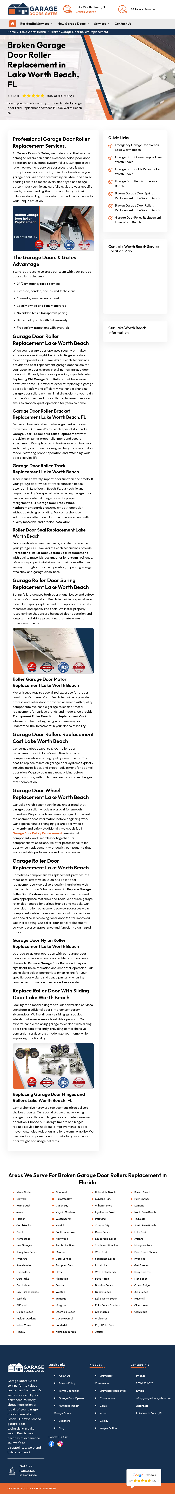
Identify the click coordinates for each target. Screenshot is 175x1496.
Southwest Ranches (106, 1245)
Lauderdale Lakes (105, 1238)
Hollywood (62, 1238)
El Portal (21, 1305)
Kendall (60, 1225)
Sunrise (60, 1285)
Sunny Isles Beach (26, 1252)
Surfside (21, 1298)
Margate (61, 1305)
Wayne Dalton (108, 1428)
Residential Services (34, 24)
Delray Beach (103, 1292)
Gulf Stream (141, 1265)
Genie (103, 1405)
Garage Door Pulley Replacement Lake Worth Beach (138, 220)
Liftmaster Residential (113, 1390)
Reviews (150, 1475)
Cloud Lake (141, 1305)
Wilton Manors (103, 1205)
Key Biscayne (24, 1245)
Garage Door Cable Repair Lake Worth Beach (137, 171)
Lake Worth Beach (33, 32)
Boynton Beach (104, 1285)
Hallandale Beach (105, 1192)
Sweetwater (23, 1265)
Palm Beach (23, 1205)
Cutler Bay (62, 1205)
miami (19, 1212)
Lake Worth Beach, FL (149, 1413)
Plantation (62, 1278)
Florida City (23, 1272)
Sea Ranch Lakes (105, 1258)
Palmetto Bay (64, 1199)
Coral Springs (63, 1258)
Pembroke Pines (65, 1245)
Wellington (101, 1318)
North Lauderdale (66, 1331)
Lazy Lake (101, 1265)
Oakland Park (103, 1199)
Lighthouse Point (105, 1212)
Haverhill (139, 1298)
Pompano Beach (65, 1265)
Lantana (139, 1205)
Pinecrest (61, 1192)
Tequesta (139, 1218)
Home (12, 32)
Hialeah (20, 1218)
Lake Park (140, 1232)
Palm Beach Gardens (107, 1305)
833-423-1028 (144, 1383)
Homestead (23, 1238)
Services (100, 24)
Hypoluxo (139, 1258)
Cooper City (102, 1225)
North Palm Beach (145, 1212)
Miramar (61, 1252)
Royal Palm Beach (105, 1325)
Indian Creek (23, 1325)
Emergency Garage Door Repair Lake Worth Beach (137, 147)
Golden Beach (24, 1311)
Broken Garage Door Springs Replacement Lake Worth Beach (137, 195)
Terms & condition (69, 1390)
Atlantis (138, 1238)
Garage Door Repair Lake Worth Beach (137, 183)
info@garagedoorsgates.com (151, 1398)
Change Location (86, 11)
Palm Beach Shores (145, 1252)
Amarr (104, 1413)
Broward (21, 1199)
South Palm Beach (145, 1225)
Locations (64, 1420)
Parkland (100, 1218)
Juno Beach (141, 1292)
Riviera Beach (142, 1192)
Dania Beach (102, 1232)
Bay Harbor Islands (27, 1292)
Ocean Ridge (142, 1285)
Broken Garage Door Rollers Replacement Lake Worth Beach (137, 207)
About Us (64, 1375)
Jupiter (99, 1331)
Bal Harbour (23, 1285)
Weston (60, 1292)
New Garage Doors (72, 24)
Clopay (104, 1420)
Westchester (63, 1218)
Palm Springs (142, 1199)
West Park (101, 1252)
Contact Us (123, 24)
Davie (59, 1272)
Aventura (21, 1258)
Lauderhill (61, 1325)
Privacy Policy (67, 1383)
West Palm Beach (105, 1272)
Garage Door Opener (71, 1398)
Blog (61, 1428)
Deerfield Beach (65, 1311)
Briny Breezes (142, 1272)
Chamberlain (107, 1398)
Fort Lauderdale (65, 1232)
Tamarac (61, 1298)
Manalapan (140, 1278)
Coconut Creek (64, 1318)
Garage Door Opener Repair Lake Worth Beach (138, 159)
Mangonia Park (143, 1245)
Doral (19, 1232)
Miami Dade (23, 1192)
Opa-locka (22, 1278)
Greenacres (102, 1311)
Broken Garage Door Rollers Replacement (79, 32)
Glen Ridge (140, 1311)
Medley (20, 1331)
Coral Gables (24, 1225)
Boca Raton (102, 1278)
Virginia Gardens (65, 1212)
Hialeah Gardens (26, 1318)
